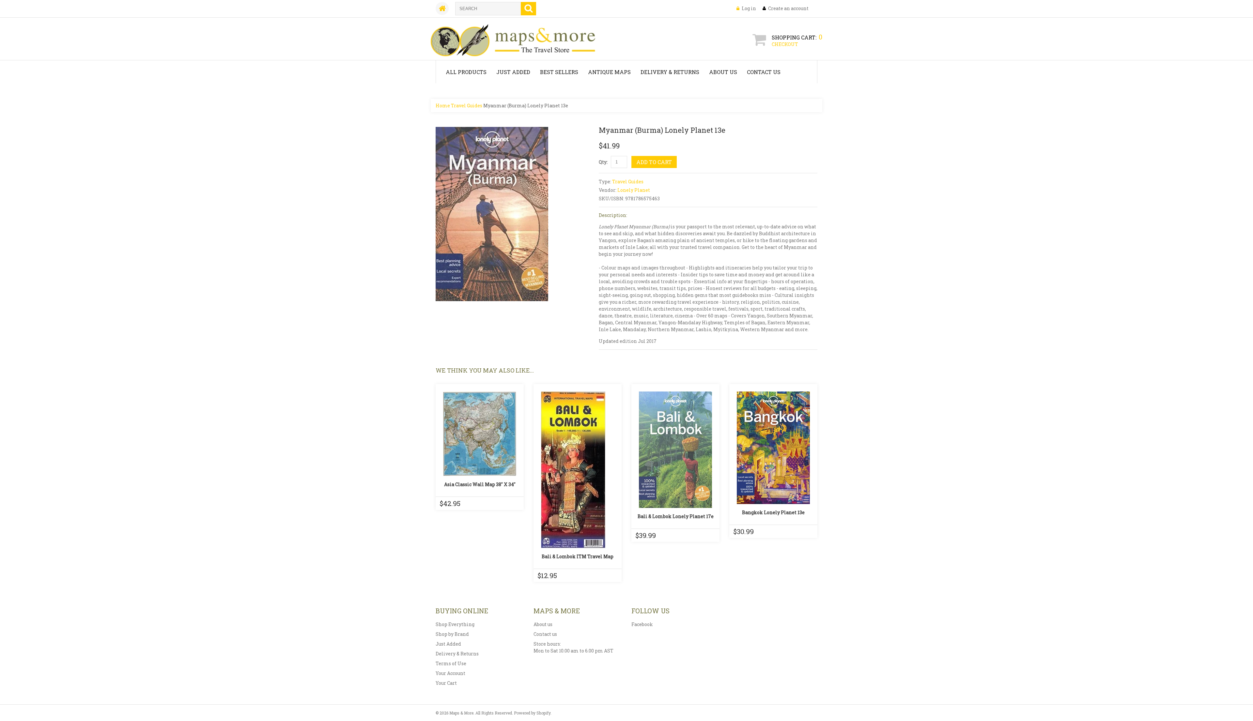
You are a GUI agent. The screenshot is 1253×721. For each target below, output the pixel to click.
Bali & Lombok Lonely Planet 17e (676, 516)
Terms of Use (451, 663)
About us (543, 624)
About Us (723, 72)
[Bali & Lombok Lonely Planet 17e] (675, 449)
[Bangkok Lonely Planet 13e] (773, 447)
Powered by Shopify (532, 712)
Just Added (513, 72)
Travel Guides (466, 105)
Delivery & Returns (670, 72)
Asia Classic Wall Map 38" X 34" (480, 484)
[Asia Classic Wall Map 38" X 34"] (479, 433)
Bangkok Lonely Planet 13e (773, 512)
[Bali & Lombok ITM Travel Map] (577, 469)
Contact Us (764, 72)
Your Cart (446, 683)
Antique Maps (609, 72)
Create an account (788, 8)
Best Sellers (559, 72)
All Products (466, 72)
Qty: (603, 162)
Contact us (545, 634)
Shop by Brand (452, 634)
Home (443, 105)
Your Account (450, 673)
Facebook (642, 624)
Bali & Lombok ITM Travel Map (577, 556)
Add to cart (654, 162)
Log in (749, 8)
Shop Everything (455, 624)
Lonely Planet (633, 190)
